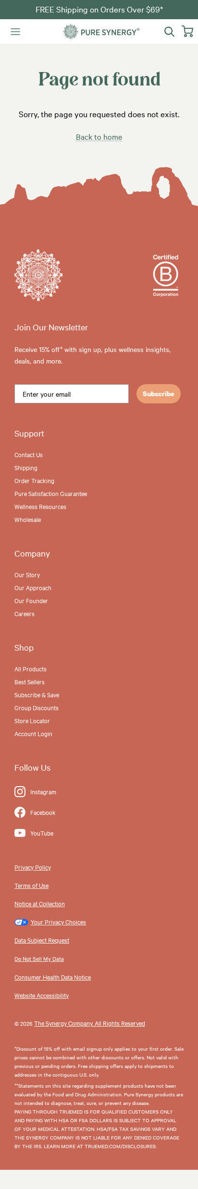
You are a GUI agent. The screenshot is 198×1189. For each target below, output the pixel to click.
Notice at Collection (39, 903)
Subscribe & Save (36, 694)
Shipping (25, 467)
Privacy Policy (32, 866)
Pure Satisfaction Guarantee (50, 493)
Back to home (99, 136)
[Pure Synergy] (101, 32)
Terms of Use (31, 885)
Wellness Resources (40, 506)
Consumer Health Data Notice (52, 976)
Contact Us (28, 454)
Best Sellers (29, 681)
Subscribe (158, 393)
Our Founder (31, 600)
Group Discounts (36, 707)
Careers (24, 613)
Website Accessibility (41, 995)
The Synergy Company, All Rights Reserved (89, 1023)
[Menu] (15, 31)
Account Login (33, 733)
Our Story (27, 574)
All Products (30, 668)
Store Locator (32, 720)
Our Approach (32, 587)
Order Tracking (34, 480)
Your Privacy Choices (58, 921)
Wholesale (27, 519)
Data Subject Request (41, 939)
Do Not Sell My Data (39, 958)
